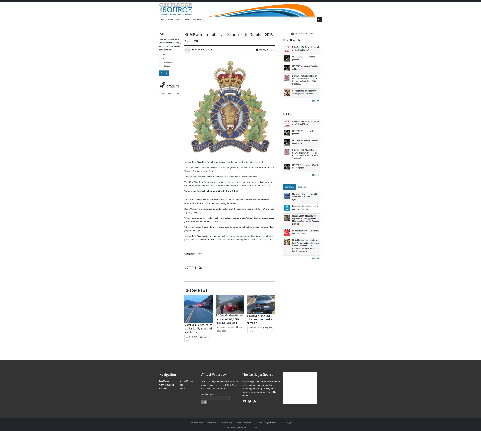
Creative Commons (243, 423)
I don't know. (168, 62)
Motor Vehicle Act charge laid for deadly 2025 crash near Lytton (198, 328)
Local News (164, 381)
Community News (166, 385)
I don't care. (167, 66)
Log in (255, 427)
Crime (199, 253)
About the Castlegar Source (265, 423)
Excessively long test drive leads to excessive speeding (259, 319)
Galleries (163, 388)
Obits (187, 19)
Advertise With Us (196, 423)
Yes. (164, 55)
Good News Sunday (200, 19)
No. (164, 58)
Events (179, 19)
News (170, 19)
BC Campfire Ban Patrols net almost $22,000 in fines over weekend (230, 319)
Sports (182, 388)
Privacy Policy (226, 423)
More (314, 101)
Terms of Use (212, 423)
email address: (207, 394)
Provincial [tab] (289, 187)
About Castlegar (285, 423)
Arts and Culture (186, 381)
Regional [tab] (302, 187)
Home (163, 19)
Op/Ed (182, 385)
